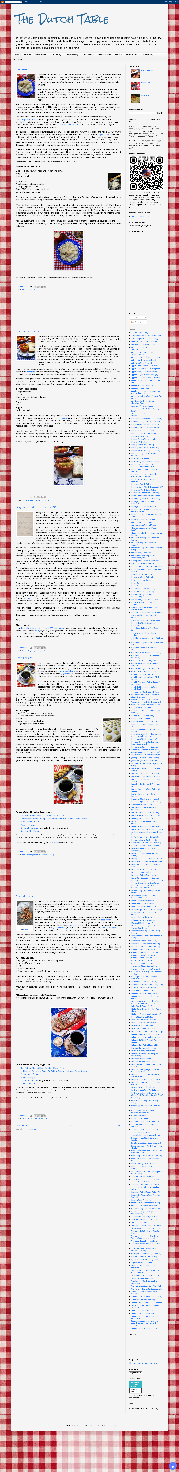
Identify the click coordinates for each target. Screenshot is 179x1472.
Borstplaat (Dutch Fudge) (141, 484)
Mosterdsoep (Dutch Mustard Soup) (145, 946)
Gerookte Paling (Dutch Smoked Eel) (145, 668)
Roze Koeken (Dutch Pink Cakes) (144, 1087)
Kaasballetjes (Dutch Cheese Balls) (145, 773)
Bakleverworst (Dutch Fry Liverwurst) (145, 421)
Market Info (27, 55)
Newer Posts (21, 1125)
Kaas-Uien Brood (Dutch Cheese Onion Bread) (146, 769)
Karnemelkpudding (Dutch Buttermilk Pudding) (145, 790)
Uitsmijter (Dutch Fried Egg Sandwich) (146, 1253)
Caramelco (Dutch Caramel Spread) (145, 522)
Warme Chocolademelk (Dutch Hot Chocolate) (145, 1266)
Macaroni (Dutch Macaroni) (142, 923)
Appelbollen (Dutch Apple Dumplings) (145, 369)
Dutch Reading (87, 55)
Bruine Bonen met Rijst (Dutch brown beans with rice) (146, 510)
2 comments (22, 648)
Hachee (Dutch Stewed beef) (142, 715)
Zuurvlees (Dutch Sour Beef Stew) (144, 1328)
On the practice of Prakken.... (142, 960)
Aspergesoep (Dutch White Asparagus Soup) (146, 410)
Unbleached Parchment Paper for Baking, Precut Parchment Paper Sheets (54, 818)
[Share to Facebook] (42, 287)
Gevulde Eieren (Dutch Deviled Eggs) (145, 674)
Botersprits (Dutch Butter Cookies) (145, 493)
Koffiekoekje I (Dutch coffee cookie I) (146, 843)
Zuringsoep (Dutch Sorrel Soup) (143, 1310)
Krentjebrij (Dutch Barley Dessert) (144, 872)
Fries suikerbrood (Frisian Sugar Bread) (146, 612)
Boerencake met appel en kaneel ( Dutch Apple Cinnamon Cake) (144, 465)
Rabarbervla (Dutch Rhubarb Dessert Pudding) (145, 1041)
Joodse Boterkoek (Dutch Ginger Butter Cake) (146, 764)
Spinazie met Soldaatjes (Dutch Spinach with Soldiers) (146, 1172)
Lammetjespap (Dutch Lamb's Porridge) (147, 909)
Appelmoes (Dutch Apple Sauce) (144, 385)
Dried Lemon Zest (28, 1083)
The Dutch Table (62, 19)
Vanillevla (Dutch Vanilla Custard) (144, 1256)
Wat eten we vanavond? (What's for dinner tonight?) (145, 1271)
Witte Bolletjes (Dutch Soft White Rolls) (146, 1286)
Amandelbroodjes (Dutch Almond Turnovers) (144, 348)
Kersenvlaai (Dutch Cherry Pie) (143, 805)
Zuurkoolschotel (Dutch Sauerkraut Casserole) (145, 1317)
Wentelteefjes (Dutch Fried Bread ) (145, 1275)
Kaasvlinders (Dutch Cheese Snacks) (145, 776)
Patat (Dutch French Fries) (141, 1006)
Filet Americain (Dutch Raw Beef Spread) (144, 603)
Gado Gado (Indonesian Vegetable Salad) (144, 629)
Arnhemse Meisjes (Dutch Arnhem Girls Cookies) (146, 397)
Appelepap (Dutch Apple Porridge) (144, 374)
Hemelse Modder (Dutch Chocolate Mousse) (145, 730)
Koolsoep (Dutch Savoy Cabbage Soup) (146, 861)
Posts (134, 318)
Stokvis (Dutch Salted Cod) (141, 1200)
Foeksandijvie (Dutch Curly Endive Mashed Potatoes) (144, 608)
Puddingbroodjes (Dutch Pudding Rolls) (146, 1034)
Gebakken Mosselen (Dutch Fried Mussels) (144, 649)
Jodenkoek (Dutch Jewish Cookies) (144, 760)
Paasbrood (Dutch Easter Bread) (144, 981)
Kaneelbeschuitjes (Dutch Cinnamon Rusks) (145, 785)
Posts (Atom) (31, 1129)
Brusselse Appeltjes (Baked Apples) (145, 519)
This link (56, 843)
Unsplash (25, 929)
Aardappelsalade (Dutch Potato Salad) (146, 336)
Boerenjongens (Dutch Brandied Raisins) (144, 470)
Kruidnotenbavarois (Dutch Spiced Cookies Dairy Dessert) (144, 887)
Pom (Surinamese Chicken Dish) (143, 1022)
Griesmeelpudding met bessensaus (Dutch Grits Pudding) (145, 696)
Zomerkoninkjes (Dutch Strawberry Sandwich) (145, 1306)
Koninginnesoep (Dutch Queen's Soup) (146, 858)
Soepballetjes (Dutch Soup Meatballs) (146, 1143)
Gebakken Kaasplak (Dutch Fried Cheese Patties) (147, 644)
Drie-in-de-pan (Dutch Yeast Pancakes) (146, 566)
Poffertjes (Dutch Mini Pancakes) (144, 1020)
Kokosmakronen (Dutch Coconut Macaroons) (144, 849)
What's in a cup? (132, 55)
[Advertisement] (69, 310)
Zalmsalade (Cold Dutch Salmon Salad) (146, 1296)
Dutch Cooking (55, 55)
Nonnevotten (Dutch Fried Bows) (144, 949)
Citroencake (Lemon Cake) (141, 552)
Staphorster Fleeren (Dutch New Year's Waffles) (146, 1196)
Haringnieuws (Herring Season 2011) (145, 721)
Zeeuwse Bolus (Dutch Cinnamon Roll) (146, 1302)
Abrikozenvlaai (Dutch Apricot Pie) (144, 341)
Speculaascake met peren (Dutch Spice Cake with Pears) (146, 1152)
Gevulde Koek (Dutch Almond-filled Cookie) (145, 678)
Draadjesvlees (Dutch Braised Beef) (145, 560)
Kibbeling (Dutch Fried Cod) (142, 818)
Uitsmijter (145, 95)
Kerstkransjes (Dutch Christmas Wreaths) (143, 808)
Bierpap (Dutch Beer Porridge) (143, 445)
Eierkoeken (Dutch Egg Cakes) (143, 588)
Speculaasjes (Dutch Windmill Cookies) (146, 1156)
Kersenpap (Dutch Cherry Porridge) (145, 799)
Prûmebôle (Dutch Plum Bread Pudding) (147, 1031)
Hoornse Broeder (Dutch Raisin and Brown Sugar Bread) (145, 743)
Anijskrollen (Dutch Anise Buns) (143, 360)
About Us (118, 55)
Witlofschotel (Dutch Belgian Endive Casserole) (145, 1282)
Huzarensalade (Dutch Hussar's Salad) (146, 754)
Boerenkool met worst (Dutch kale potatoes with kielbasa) (145, 475)
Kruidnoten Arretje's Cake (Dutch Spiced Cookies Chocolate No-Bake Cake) (147, 882)
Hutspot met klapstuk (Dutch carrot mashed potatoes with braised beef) (145, 751)
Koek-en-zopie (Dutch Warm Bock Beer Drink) (146, 833)
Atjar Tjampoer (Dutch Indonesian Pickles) (144, 415)
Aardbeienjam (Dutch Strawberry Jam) (146, 338)
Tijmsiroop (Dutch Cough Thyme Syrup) (147, 1228)
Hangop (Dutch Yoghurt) (141, 718)
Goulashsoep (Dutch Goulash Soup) (145, 692)
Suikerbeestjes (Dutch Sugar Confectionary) (142, 1212)
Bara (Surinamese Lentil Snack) (143, 433)
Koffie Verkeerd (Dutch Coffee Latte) (145, 837)
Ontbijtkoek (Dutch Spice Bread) (144, 963)
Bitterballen (145, 82)
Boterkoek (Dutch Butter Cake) (143, 490)
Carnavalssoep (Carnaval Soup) (143, 525)
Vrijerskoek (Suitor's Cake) (141, 1262)
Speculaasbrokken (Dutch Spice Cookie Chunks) (146, 1147)
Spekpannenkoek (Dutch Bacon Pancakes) (143, 1167)
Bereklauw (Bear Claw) (140, 436)
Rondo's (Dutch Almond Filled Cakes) (145, 1079)
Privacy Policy (147, 55)
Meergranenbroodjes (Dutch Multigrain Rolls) (146, 937)
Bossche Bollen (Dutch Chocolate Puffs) (147, 487)
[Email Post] (30, 287)
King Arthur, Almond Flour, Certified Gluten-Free (42, 815)
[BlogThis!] (37, 287)
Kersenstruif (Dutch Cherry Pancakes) (146, 802)
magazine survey (29, 119)
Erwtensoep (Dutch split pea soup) (144, 599)
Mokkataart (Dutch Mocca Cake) (144, 941)
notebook (32, 598)
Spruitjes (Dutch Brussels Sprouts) (144, 1176)
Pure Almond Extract (30, 822)
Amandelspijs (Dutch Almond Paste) (35, 1119)
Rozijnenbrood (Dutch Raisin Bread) (145, 1090)
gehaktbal (104, 134)
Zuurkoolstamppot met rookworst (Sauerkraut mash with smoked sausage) (144, 1323)
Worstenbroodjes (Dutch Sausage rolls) (146, 1289)
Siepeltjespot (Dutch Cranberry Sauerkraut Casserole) (143, 1111)
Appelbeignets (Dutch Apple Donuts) (145, 366)
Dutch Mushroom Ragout (141, 580)
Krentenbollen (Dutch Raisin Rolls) (144, 869)
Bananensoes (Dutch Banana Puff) (145, 424)
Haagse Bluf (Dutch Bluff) (141, 707)
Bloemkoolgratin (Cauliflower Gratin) (145, 461)
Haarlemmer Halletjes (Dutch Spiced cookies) (145, 711)
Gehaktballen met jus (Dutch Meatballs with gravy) (146, 656)
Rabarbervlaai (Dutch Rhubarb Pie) (144, 1045)
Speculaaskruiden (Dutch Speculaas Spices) (145, 1159)
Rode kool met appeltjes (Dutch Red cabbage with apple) (145, 1070)
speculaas (66, 673)
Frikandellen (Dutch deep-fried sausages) (143, 624)
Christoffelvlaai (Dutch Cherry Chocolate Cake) (147, 549)
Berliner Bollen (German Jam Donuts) (146, 439)
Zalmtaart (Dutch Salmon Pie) (143, 1299)
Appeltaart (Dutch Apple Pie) (142, 388)
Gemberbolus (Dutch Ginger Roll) (144, 660)
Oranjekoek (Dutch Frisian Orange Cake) (147, 969)
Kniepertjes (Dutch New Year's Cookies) (147, 829)
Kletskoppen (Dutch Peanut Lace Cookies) (144, 822)
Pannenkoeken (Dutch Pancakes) (144, 993)
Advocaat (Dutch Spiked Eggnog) (144, 344)
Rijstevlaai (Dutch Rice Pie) (141, 1059)
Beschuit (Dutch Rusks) (140, 442)
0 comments (22, 287)
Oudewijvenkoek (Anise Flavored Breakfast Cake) (144, 978)
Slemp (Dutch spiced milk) (141, 1132)
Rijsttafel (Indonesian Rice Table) (144, 1061)
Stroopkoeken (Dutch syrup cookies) (145, 1206)
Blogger (113, 1425)
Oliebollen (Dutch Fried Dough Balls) (145, 952)
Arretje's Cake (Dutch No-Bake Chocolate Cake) (143, 402)
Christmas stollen (65, 671)
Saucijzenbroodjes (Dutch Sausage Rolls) (145, 1102)
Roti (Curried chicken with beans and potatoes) (145, 1083)
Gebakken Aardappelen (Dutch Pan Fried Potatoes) (147, 639)
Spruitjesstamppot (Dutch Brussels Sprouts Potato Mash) (145, 1180)
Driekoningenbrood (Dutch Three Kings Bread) (146, 570)
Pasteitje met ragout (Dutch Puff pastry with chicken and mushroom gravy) (146, 1002)
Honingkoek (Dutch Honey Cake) (144, 739)
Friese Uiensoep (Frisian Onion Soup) (145, 620)
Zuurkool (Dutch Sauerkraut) (142, 1313)
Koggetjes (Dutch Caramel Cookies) (145, 846)
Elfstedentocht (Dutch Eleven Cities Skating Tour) (145, 595)
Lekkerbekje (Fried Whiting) (142, 917)
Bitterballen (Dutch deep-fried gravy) (145, 450)
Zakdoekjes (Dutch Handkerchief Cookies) (144, 1293)
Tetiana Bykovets (27, 927)
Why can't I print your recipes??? (36, 507)
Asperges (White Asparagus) (142, 406)
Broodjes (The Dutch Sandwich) (143, 506)
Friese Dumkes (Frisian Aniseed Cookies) (143, 616)
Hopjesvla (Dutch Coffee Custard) (144, 747)
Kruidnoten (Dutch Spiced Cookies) (145, 878)
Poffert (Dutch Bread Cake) (142, 1017)
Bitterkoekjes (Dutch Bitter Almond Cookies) (38, 855)
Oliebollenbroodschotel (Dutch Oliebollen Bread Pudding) (143, 956)
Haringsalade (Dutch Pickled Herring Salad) (145, 725)
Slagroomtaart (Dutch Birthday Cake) (145, 1121)
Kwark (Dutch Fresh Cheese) (142, 900)
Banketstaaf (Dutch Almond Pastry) (145, 427)
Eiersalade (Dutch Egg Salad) (142, 591)
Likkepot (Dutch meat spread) (143, 920)
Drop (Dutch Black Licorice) (142, 574)
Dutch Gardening (71, 55)
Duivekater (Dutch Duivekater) (143, 577)
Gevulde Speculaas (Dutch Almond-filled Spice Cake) (147, 683)
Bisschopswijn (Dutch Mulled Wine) (145, 448)
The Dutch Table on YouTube (143, 216)
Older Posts (116, 1125)
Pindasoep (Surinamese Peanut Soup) (146, 1014)
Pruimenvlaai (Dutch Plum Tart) (143, 1028)
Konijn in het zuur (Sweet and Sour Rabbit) (144, 854)
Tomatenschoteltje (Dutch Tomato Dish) (36, 500)
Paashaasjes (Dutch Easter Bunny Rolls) (147, 984)
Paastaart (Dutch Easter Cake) (143, 990)
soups (64, 418)
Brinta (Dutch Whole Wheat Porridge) (146, 496)
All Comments (138, 322)
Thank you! (18, 59)
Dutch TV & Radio (104, 55)
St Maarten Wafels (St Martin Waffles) (146, 1184)
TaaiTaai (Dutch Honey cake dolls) (144, 1219)
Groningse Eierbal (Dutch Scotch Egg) (146, 705)
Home (16, 55)
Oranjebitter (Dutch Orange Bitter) (144, 966)
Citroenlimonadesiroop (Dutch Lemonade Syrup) (143, 556)
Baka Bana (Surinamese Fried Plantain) (146, 419)
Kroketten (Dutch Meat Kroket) (143, 875)
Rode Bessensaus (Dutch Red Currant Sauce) (146, 1065)
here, (37, 631)
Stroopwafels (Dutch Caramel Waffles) (146, 1208)
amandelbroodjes (108, 927)
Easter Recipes (137, 586)
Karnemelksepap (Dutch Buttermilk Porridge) (145, 795)
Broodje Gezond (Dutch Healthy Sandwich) (143, 502)
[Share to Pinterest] (44, 287)
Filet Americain (147, 70)
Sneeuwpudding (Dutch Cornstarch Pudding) (145, 1139)
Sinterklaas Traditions (139, 1118)
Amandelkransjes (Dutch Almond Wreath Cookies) (144, 353)
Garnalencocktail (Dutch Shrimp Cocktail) (143, 634)
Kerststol (73, 925)
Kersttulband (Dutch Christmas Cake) (145, 815)
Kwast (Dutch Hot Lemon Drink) (144, 906)
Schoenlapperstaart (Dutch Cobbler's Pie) (145, 1107)
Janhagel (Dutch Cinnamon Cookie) (145, 757)
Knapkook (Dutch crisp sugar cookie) (145, 826)
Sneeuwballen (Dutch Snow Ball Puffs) (146, 1135)
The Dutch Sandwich (139, 1222)
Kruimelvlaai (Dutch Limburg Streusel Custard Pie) (145, 892)
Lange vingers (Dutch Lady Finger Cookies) (144, 913)
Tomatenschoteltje (28, 331)
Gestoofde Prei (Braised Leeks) (143, 671)
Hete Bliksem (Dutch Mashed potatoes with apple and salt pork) (146, 735)
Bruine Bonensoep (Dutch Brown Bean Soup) (146, 515)
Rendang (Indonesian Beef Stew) (144, 1048)
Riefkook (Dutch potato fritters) (143, 1051)
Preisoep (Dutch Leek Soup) (142, 1025)
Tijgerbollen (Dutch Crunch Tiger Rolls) (146, 1225)
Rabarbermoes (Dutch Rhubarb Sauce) (146, 1037)
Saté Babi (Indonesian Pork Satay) (144, 1098)
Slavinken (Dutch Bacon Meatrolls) (144, 1129)
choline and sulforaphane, (68, 124)
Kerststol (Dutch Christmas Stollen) (145, 812)
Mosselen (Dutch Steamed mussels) (145, 943)
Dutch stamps (136, 583)
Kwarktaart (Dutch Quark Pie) (142, 903)
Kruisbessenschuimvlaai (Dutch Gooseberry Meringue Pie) (143, 897)
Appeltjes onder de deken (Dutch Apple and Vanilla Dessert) (146, 392)
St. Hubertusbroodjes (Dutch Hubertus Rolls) (146, 1188)
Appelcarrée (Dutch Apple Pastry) (144, 371)
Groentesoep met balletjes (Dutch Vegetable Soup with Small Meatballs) (146, 701)
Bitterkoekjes (24, 658)
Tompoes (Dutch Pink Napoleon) (144, 1241)
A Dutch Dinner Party (139, 333)
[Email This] (35, 287)
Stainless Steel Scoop (30, 831)
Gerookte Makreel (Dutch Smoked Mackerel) (144, 664)
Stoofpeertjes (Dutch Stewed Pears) (145, 1203)
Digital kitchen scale (29, 828)
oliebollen (31, 371)
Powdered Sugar (28, 825)
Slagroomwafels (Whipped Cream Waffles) (144, 1125)
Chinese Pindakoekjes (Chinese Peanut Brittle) (146, 534)
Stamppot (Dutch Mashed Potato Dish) (146, 1192)
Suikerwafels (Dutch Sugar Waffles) (145, 1216)
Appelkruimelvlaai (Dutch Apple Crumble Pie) (147, 381)
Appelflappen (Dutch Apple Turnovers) (146, 377)
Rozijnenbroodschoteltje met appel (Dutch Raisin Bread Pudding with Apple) (147, 1094)
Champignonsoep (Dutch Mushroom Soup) (145, 529)
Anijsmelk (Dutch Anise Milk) (142, 363)
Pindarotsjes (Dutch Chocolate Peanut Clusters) (146, 1010)
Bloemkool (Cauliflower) (30, 290)
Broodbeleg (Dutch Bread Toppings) (145, 498)
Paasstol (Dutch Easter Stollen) (143, 987)
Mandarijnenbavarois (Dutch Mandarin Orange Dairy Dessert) (146, 927)
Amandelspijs (24, 896)
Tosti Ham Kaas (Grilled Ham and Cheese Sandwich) (144, 1250)
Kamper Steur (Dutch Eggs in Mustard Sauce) (146, 780)
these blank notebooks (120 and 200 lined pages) (42, 628)
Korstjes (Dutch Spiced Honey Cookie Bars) (146, 865)
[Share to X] (39, 287)
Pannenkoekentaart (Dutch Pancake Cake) (145, 997)
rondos (62, 930)
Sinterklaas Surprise (139, 1115)
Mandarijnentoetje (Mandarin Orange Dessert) (146, 932)
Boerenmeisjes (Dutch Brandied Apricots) (143, 480)
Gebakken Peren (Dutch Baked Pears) (146, 652)
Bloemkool (22, 69)
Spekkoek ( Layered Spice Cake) (143, 1163)
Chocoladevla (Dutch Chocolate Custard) (143, 544)
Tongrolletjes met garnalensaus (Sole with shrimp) (146, 1245)
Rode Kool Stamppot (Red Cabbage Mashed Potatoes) (145, 1075)
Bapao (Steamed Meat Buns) (142, 430)
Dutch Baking (40, 55)
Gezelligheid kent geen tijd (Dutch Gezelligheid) (144, 688)
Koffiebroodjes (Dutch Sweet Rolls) (145, 840)
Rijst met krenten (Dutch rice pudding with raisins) (145, 1055)
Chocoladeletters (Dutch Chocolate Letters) (145, 539)
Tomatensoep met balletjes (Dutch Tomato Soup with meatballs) (145, 1237)
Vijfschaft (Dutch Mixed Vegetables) (145, 1259)
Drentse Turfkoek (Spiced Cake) (143, 563)
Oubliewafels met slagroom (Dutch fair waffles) (146, 973)
